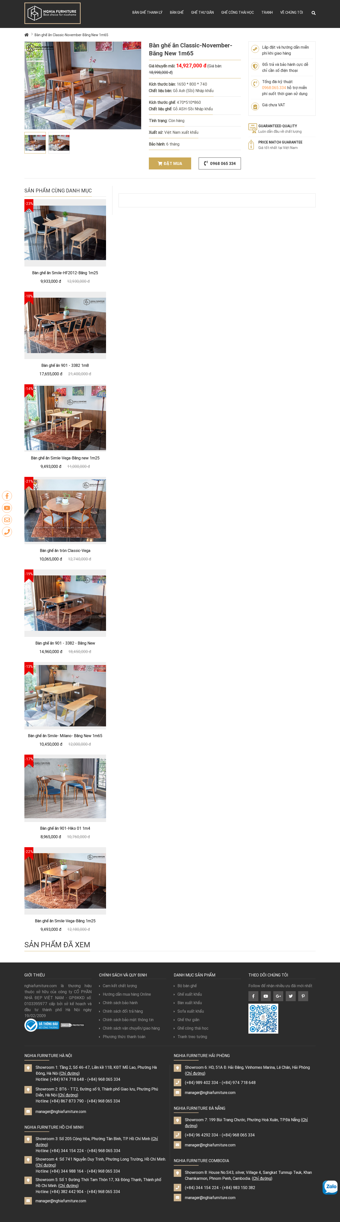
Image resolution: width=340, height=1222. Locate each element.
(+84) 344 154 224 (67, 1150)
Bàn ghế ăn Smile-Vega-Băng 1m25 (65, 920)
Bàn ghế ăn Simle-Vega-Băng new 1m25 (65, 457)
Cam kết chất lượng (120, 985)
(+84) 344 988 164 (67, 1171)
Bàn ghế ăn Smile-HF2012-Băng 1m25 (65, 272)
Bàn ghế (177, 12)
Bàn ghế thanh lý (147, 12)
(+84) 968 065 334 (103, 1079)
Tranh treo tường (192, 1036)
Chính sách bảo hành (120, 1002)
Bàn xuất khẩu (189, 1002)
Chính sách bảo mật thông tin (128, 1019)
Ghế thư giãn (202, 12)
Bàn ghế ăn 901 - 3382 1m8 (65, 365)
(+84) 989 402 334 (201, 1082)
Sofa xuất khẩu (190, 1011)
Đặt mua (173, 163)
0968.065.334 (274, 87)
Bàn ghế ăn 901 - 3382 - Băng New (65, 643)
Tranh (267, 12)
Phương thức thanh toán (124, 1036)
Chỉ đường (69, 1073)
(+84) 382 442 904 (67, 1191)
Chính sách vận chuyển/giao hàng (131, 1028)
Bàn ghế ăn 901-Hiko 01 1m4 (65, 828)
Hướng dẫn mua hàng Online (127, 994)
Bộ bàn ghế (187, 985)
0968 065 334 (222, 163)
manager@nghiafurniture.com (61, 1111)
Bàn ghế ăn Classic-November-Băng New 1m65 (71, 35)
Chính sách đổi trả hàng (123, 1011)
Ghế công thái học (237, 12)
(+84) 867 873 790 (67, 1100)
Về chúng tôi (291, 12)
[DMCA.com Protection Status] (72, 1024)
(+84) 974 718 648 (67, 1079)
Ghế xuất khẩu (189, 994)
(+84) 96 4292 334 (201, 1134)
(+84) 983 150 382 (238, 1187)
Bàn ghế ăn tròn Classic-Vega (65, 550)
